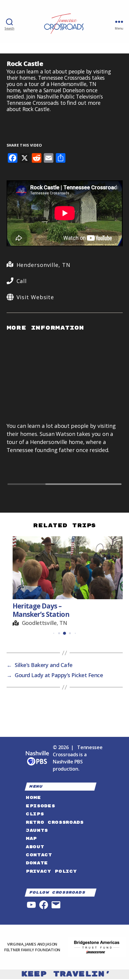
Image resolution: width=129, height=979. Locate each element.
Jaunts (37, 830)
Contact (39, 854)
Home (33, 797)
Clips (35, 814)
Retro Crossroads (55, 822)
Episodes (40, 806)
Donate (37, 863)
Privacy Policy (51, 871)
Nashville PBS (68, 761)
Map (31, 838)
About (35, 846)
